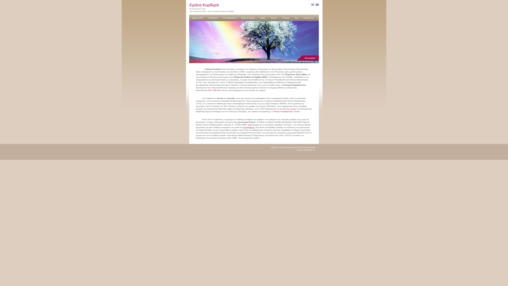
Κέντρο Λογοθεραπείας (287, 111)
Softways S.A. (311, 150)
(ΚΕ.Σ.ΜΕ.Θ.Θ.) (214, 90)
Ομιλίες (274, 18)
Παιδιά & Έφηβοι (248, 18)
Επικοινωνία (308, 18)
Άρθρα (263, 18)
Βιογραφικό (213, 18)
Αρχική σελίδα (197, 18)
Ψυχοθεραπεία (229, 18)
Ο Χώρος (286, 18)
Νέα (296, 18)
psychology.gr (249, 127)
